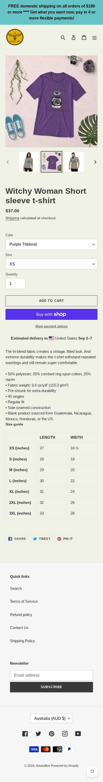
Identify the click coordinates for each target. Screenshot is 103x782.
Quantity (12, 274)
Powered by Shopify (64, 766)
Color (9, 235)
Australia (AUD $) (50, 718)
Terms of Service (24, 601)
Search (16, 588)
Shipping (12, 218)
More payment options (52, 326)
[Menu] (94, 37)
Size (9, 255)
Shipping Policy (22, 641)
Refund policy (21, 614)
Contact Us (19, 627)
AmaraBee (43, 766)
